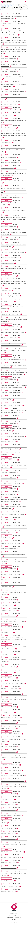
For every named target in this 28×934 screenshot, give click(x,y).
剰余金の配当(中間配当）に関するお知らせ (12, 626)
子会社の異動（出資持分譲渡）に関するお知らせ (13, 775)
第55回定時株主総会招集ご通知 (9, 746)
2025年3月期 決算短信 (7, 290)
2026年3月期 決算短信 (7, 142)
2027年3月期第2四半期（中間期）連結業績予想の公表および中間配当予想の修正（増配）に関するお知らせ (13, 42)
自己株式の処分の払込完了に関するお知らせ (12, 543)
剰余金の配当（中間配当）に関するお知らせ (12, 405)
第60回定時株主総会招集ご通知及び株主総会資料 (13, 436)
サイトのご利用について (14, 915)
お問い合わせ (14, 920)
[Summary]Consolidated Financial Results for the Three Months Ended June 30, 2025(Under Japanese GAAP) (13, 219)
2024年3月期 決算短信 (7, 454)
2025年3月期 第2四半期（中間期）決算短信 (12, 392)
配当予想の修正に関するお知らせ (10, 459)
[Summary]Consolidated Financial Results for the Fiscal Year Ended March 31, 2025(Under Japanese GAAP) (13, 283)
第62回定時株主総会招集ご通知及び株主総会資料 (13, 91)
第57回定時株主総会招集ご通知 (9, 667)
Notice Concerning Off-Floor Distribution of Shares (13, 332)
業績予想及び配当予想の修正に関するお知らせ (13, 851)
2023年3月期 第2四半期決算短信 (9, 568)
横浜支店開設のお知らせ (8, 632)
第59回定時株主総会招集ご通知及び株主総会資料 (13, 514)
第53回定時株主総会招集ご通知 (9, 828)
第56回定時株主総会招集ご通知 (9, 706)
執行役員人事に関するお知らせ (9, 728)
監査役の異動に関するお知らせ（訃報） (11, 717)
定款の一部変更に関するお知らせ (10, 610)
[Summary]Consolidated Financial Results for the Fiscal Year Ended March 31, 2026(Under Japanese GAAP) (13, 135)
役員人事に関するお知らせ (8, 115)
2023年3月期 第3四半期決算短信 (9, 548)
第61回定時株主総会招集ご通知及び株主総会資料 (13, 252)
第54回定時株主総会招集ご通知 (9, 793)
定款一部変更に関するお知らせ (9, 833)
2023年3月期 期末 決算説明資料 (9, 494)
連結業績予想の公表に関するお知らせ (11, 688)
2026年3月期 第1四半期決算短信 (9, 226)
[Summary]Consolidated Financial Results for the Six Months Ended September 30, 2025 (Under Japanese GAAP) (13, 190)
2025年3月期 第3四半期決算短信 (9, 379)
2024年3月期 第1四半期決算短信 (9, 488)
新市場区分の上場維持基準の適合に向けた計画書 (13, 621)
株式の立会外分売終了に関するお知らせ (11, 314)
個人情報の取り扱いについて (14, 917)
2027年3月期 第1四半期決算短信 (9, 58)
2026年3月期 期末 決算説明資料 (9, 71)
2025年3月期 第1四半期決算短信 (9, 418)
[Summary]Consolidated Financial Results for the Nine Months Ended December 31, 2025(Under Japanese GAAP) (14, 149)
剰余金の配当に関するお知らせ (9, 127)
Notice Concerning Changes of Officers (11, 109)
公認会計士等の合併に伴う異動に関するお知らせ (13, 781)
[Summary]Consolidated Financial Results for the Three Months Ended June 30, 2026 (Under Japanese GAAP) (13, 51)
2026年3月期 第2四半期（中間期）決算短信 (12, 197)
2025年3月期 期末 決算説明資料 (9, 239)
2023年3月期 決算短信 (7, 537)
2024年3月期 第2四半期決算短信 (9, 478)
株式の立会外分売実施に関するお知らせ (11, 326)
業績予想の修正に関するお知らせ (10, 862)
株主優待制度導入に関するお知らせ (10, 104)
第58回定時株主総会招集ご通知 (9, 599)
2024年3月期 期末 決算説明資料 (9, 423)
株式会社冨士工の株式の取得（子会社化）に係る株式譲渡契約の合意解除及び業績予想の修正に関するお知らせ (13, 639)
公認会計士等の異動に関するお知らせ (11, 886)
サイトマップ (14, 922)
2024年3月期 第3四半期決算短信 (9, 472)
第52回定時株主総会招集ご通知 (9, 868)
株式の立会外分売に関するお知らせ (10, 337)
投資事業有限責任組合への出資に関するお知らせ (13, 683)
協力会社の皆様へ (14, 913)
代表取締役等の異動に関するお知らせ (11, 764)
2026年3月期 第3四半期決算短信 (9, 157)
